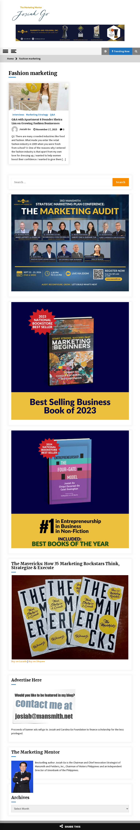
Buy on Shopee (36, 661)
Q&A (52, 114)
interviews (18, 114)
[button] (105, 51)
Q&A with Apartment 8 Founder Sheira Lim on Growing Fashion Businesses (36, 121)
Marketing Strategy (37, 114)
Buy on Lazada (19, 661)
